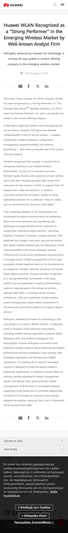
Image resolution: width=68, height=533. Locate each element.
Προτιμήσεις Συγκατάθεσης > (34, 522)
